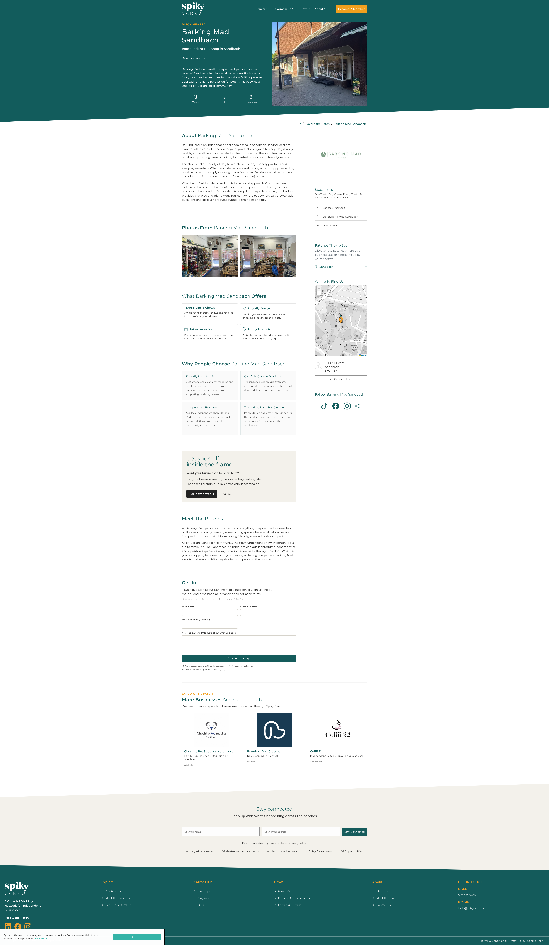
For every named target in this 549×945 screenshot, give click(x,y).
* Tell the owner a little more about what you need (209, 633)
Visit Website (330, 225)
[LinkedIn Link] (9, 927)
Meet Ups (203, 891)
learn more (40, 938)
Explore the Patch (317, 124)
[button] (341, 319)
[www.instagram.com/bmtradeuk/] (347, 406)
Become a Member (351, 8)
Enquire (226, 493)
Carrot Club (203, 882)
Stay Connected (354, 831)
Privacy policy (516, 940)
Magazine (203, 898)
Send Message (241, 658)
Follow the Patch (17, 917)
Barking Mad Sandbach (349, 124)
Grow (278, 882)
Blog (200, 904)
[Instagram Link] (27, 927)
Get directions (342, 379)
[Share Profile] (358, 406)
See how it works (202, 494)
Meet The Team (386, 898)
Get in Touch (470, 882)
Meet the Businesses (118, 898)
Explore (107, 882)
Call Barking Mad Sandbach (340, 216)
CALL (462, 889)
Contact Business (333, 207)
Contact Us (383, 904)
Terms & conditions (493, 940)
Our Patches (113, 891)
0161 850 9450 (467, 895)
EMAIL (463, 902)
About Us (382, 891)
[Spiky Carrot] (193, 8)
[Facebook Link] (17, 927)
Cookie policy (535, 940)
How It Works (286, 891)
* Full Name (188, 606)
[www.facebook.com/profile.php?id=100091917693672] (335, 406)
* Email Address (248, 606)
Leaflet (363, 355)
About (377, 882)
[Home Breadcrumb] (299, 124)
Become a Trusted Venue (294, 898)
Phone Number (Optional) (196, 619)
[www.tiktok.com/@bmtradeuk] (324, 406)
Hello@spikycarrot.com (473, 908)
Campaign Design (289, 904)
